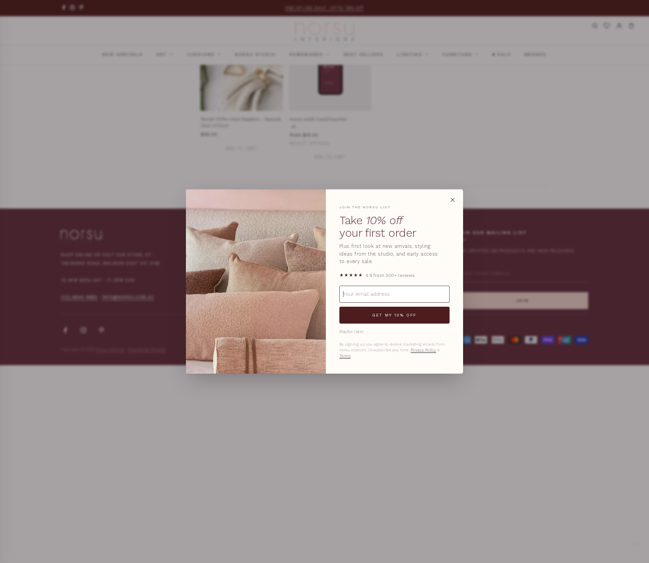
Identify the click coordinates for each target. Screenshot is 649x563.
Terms (345, 356)
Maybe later (351, 331)
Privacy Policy (423, 350)
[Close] (453, 200)
